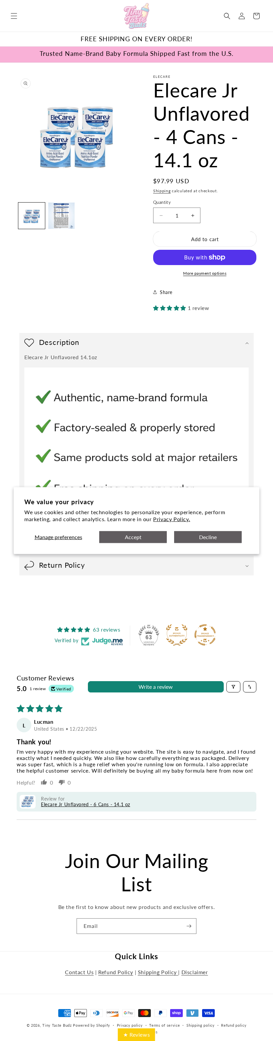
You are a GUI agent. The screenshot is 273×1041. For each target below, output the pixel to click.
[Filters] (233, 686)
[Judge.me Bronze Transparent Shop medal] (205, 635)
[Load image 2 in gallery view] (61, 216)
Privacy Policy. (171, 519)
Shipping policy (200, 1025)
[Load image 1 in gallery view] (31, 216)
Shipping (162, 190)
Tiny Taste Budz (57, 1025)
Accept (133, 537)
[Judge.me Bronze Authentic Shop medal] (176, 635)
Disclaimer (194, 972)
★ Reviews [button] (136, 1034)
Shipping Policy (158, 972)
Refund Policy (115, 972)
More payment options (204, 273)
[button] (14, 16)
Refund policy (233, 1025)
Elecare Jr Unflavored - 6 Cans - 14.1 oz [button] (85, 804)
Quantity (162, 202)
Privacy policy (130, 1025)
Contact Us (79, 972)
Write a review (155, 686)
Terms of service (164, 1025)
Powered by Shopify (91, 1025)
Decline (208, 537)
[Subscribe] (188, 926)
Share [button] (166, 292)
